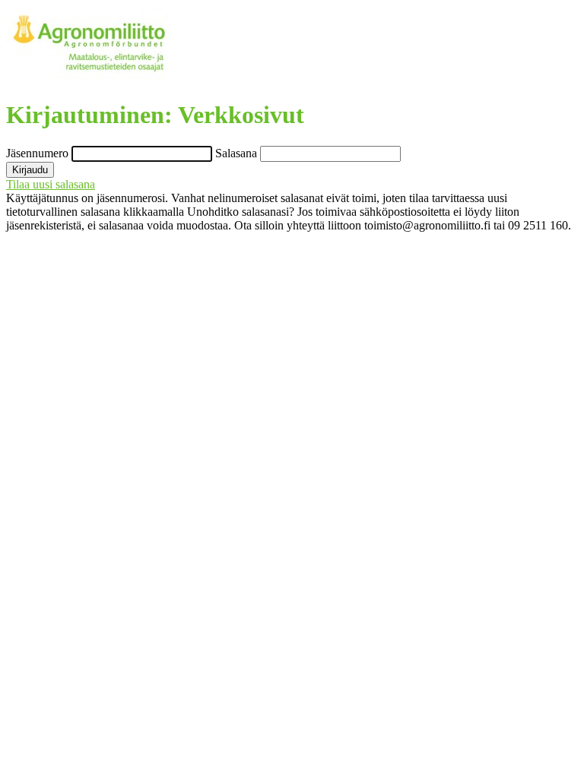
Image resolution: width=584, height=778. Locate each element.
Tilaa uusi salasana (50, 184)
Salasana (237, 153)
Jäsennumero (38, 153)
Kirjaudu (30, 170)
